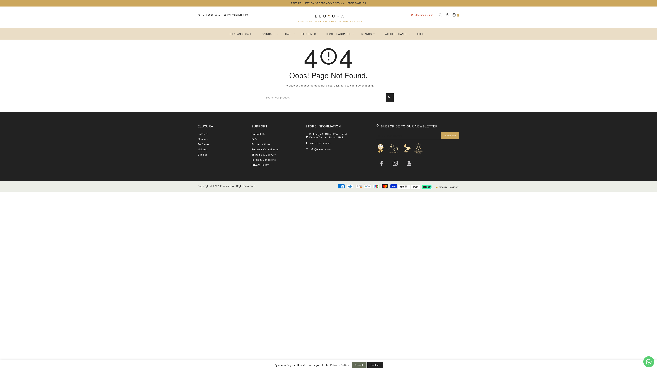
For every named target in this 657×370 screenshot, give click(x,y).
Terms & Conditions (264, 159)
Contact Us (258, 134)
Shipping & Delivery (264, 154)
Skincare (203, 139)
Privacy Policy (260, 164)
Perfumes (203, 144)
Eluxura (225, 186)
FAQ (254, 139)
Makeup (202, 149)
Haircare (203, 134)
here (343, 85)
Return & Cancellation (265, 149)
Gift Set (202, 154)
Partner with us (261, 144)
